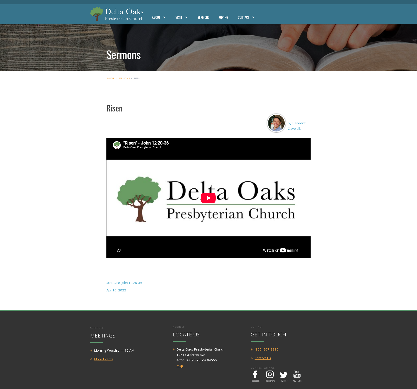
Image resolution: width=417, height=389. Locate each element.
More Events (103, 359)
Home (110, 78)
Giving (223, 17)
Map (180, 365)
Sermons (203, 17)
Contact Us (263, 358)
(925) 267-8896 (266, 349)
